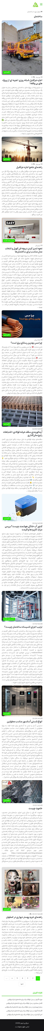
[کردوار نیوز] (35, 4)
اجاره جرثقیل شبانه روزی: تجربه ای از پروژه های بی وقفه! (22, 82)
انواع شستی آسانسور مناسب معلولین (24, 721)
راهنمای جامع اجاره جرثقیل (29, 167)
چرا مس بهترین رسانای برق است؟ (26, 343)
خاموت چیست (35, 808)
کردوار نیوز (38, 11)
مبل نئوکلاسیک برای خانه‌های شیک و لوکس (20, 999)
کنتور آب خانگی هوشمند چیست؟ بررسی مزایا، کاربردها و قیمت (23, 528)
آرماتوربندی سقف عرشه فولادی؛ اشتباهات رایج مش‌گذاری (22, 434)
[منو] (41, 5)
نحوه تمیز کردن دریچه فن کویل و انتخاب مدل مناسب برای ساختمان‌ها (23, 250)
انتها (22, 984)
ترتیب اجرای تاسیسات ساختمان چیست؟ (23, 627)
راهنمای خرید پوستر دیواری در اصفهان (24, 917)
